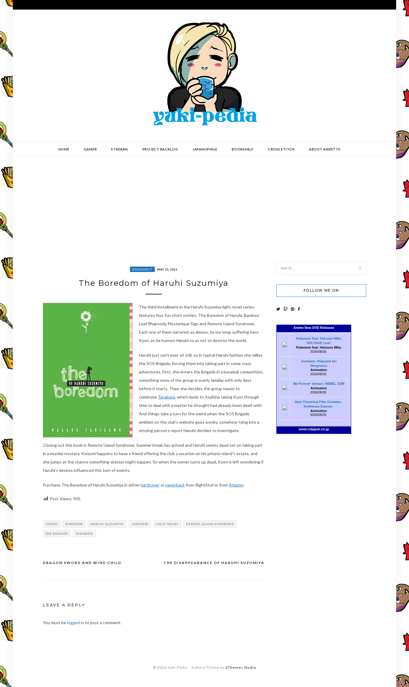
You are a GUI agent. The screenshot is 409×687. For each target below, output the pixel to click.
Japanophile (205, 149)
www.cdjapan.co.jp (314, 429)
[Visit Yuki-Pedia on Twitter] (278, 308)
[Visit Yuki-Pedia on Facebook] (299, 308)
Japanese (140, 524)
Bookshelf (243, 149)
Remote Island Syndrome (210, 524)
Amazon (236, 484)
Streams (119, 149)
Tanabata (166, 396)
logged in (75, 622)
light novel (167, 524)
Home (63, 149)
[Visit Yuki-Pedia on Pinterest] (292, 308)
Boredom (74, 524)
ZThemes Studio (240, 667)
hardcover (150, 484)
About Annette (324, 149)
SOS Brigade (57, 533)
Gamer (90, 149)
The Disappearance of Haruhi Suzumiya (213, 562)
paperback (175, 484)
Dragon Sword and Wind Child (82, 562)
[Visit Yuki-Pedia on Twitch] (286, 308)
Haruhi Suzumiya (107, 524)
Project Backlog (160, 149)
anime (51, 524)
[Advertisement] (204, 204)
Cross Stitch (281, 149)
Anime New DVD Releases (313, 327)
